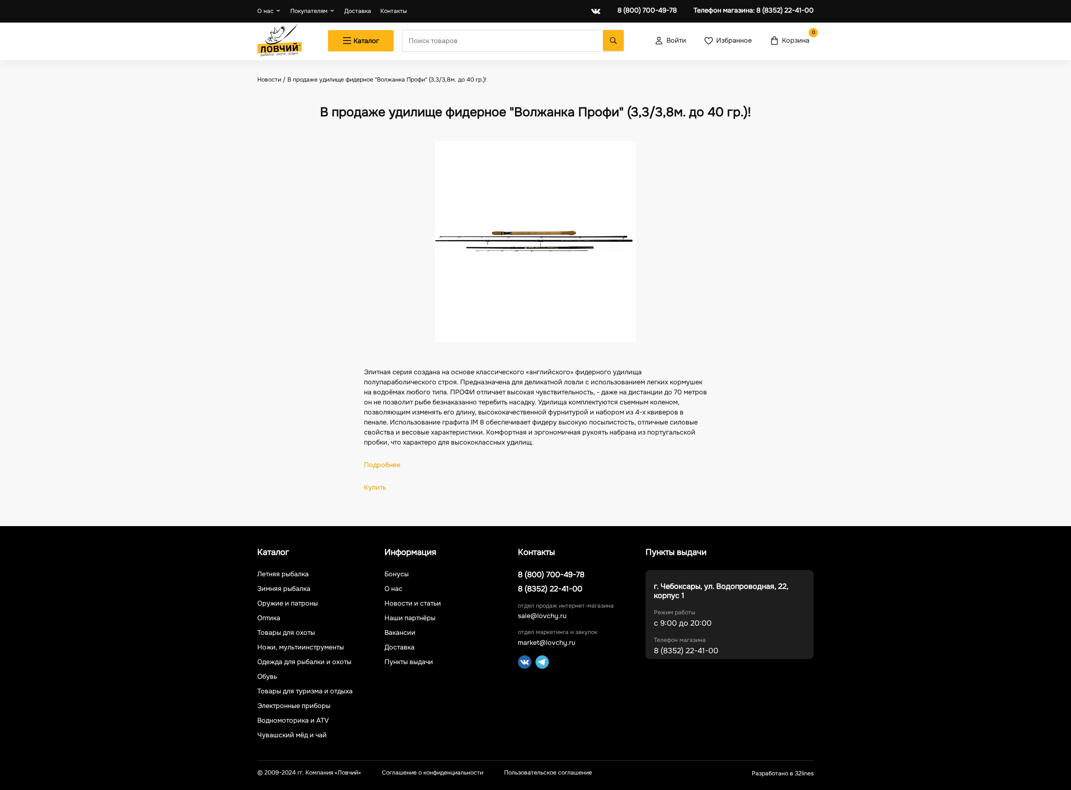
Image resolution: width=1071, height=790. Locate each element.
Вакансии (399, 633)
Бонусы (396, 574)
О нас (265, 11)
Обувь (267, 676)
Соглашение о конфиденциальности (432, 772)
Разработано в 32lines (783, 773)
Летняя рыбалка (283, 574)
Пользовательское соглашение (548, 772)
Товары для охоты (286, 633)
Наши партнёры (410, 618)
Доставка (357, 11)
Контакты (393, 11)
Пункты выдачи (408, 662)
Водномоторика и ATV (293, 720)
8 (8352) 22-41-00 (754, 10)
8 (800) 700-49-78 (647, 10)
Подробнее (382, 464)
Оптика (268, 618)
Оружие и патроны (287, 603)
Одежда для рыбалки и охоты (304, 662)
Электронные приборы (294, 706)
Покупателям (309, 11)
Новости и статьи (412, 603)
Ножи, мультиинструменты (300, 647)
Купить (376, 487)
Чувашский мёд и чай (292, 735)
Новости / (272, 79)
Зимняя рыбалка (283, 589)
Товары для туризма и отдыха (305, 691)
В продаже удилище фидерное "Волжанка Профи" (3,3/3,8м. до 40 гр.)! (387, 79)
